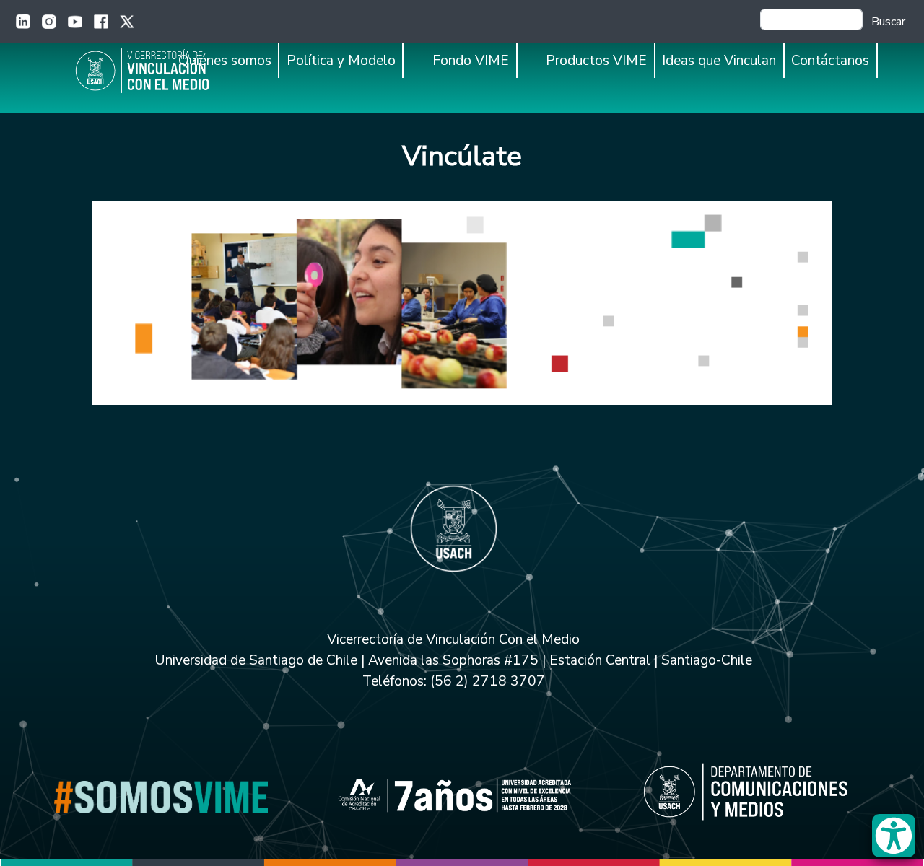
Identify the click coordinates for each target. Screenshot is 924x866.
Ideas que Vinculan (719, 60)
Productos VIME (596, 60)
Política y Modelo (341, 60)
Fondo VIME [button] (470, 60)
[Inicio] (160, 71)
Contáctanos (830, 60)
